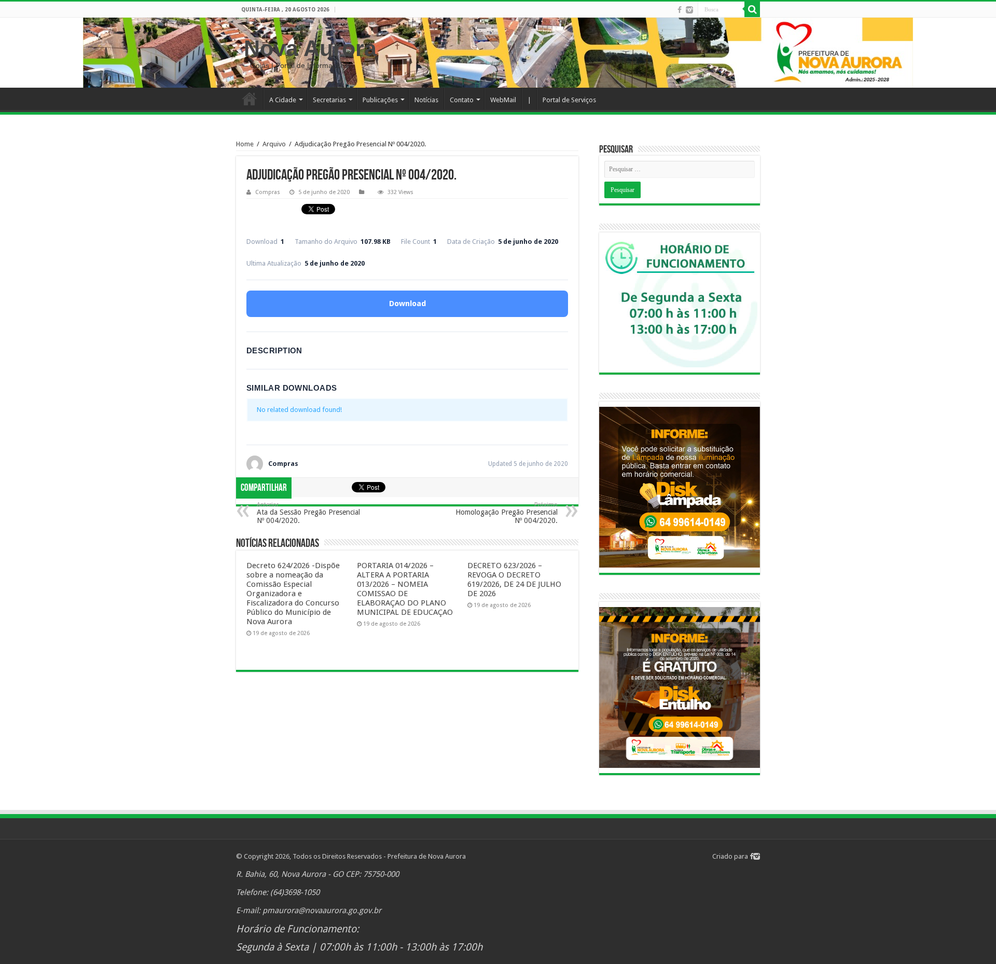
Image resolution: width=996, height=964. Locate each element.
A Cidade (282, 100)
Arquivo (274, 144)
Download (407, 303)
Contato (462, 100)
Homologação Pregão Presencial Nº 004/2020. (506, 513)
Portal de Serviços (569, 100)
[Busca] (752, 9)
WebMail (503, 100)
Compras (267, 192)
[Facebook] (679, 10)
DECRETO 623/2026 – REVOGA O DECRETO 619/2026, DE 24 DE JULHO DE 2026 (514, 579)
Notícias (426, 100)
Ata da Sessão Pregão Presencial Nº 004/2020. (308, 513)
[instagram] (689, 10)
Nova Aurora (310, 48)
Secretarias (329, 100)
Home (249, 98)
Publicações (380, 100)
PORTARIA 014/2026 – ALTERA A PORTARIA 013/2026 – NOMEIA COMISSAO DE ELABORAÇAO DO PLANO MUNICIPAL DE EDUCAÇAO (405, 589)
